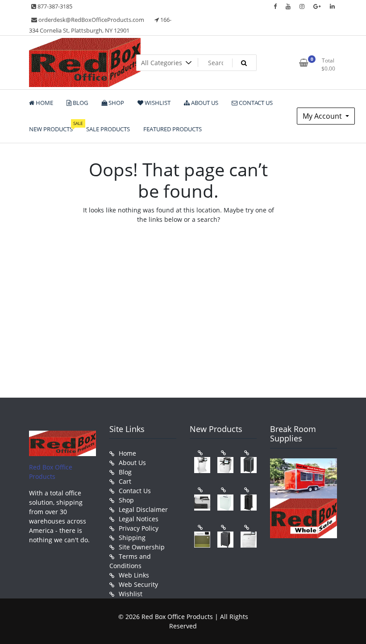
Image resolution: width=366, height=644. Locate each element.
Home (127, 453)
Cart (125, 481)
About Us (132, 462)
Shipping (132, 537)
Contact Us (135, 490)
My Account (323, 116)
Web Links (134, 575)
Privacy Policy (138, 528)
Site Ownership (142, 547)
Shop (126, 500)
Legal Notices (138, 519)
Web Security (138, 584)
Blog (125, 472)
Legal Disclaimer (143, 509)
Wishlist (130, 594)
